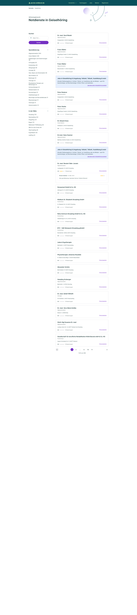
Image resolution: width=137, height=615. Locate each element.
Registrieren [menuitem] (105, 3)
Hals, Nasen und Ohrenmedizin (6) (38, 73)
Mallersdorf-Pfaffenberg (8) (36, 125)
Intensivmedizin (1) (34, 105)
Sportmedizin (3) (33, 75)
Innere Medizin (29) (34, 56)
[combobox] (39, 38)
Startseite (31, 8)
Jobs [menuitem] (90, 3)
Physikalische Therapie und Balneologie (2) (36, 83)
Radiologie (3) (32, 78)
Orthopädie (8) (33, 62)
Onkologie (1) (32, 102)
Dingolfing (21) (33, 119)
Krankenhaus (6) (33, 65)
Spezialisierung (34, 50)
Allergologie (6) (33, 67)
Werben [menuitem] (97, 3)
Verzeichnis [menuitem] (71, 3)
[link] (82, 39)
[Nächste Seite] (106, 349)
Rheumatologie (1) (33, 100)
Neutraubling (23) (33, 117)
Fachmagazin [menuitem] (83, 3)
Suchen (39, 42)
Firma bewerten (103, 42)
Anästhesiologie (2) (34, 95)
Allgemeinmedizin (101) (35, 53)
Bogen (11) (31, 122)
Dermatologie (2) (33, 92)
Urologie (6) (32, 70)
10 (88, 349)
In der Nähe (33, 111)
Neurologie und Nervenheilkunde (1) (38, 97)
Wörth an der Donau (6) (35, 127)
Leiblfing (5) (32, 135)
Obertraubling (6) (33, 130)
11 (92, 349)
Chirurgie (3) (32, 80)
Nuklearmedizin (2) (34, 89)
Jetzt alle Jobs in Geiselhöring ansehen (97, 85)
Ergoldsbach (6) (33, 132)
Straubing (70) (32, 114)
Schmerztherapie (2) (34, 87)
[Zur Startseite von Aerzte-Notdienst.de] (36, 3)
